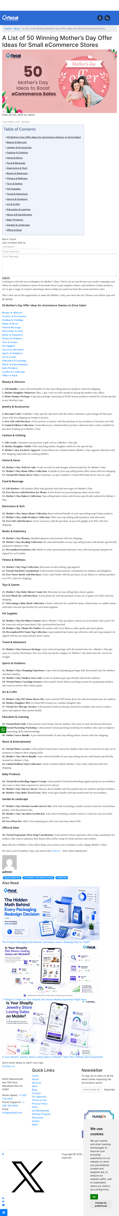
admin (27, 122)
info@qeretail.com (12, 1112)
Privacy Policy (39, 1103)
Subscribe (109, 1089)
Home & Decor (15, 157)
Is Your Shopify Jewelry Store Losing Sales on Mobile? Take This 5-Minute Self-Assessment (52, 1056)
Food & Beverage (16, 163)
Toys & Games (14, 183)
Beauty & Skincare (17, 142)
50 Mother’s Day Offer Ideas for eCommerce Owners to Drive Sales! (44, 137)
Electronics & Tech (17, 168)
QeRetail (55, 850)
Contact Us (8, 1066)
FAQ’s (35, 1107)
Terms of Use (39, 1100)
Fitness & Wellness (17, 178)
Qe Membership (40, 1110)
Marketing (62, 878)
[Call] (107, 18)
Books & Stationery (17, 173)
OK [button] (94, 1197)
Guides (35, 1121)
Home (35, 1075)
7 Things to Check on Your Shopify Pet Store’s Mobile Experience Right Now (44, 999)
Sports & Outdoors (17, 199)
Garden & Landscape (18, 225)
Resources (37, 1117)
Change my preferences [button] (101, 1204)
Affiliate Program (41, 1114)
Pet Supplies (14, 188)
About (35, 1079)
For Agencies (39, 1096)
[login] (100, 18)
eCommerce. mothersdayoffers (38, 878)
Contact (36, 1093)
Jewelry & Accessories (19, 147)
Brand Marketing (12, 878)
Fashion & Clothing (17, 152)
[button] (3, 1212)
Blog (34, 1089)
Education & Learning (18, 209)
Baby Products (15, 219)
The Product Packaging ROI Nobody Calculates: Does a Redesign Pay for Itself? (46, 942)
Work (35, 1086)
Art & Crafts (13, 204)
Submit (6, 278)
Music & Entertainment (19, 214)
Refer (35, 1124)
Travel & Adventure (17, 193)
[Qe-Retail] (10, 17)
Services (36, 1082)
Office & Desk (14, 230)
